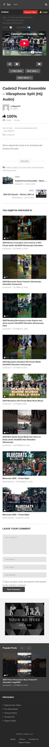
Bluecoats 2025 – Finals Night (16, 478)
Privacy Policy (11, 713)
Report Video (10, 721)
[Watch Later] (17, 64)
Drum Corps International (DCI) (21, 17)
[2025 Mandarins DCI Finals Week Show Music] (24, 386)
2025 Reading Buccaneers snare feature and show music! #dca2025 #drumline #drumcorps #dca (23, 323)
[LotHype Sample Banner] (24, 635)
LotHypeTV (15, 106)
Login (45, 12)
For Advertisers (11, 709)
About (22, 739)
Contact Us (10, 717)
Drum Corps (27, 168)
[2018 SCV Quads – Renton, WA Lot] (24, 197)
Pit (15, 170)
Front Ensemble (37, 168)
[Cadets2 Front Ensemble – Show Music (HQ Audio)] (24, 183)
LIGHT (5, 27)
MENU (6, 12)
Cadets (8, 168)
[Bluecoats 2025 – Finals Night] (24, 463)
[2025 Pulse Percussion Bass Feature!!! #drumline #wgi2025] (24, 665)
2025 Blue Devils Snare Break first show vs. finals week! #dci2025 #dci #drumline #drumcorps (22, 439)
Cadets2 (15, 168)
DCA (20, 168)
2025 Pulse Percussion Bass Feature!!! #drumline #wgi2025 (20, 681)
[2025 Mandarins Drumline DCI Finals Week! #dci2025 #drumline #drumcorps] (24, 347)
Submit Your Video (13, 705)
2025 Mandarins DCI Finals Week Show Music (23, 401)
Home (5, 17)
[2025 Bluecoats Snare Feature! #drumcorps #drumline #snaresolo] (24, 266)
